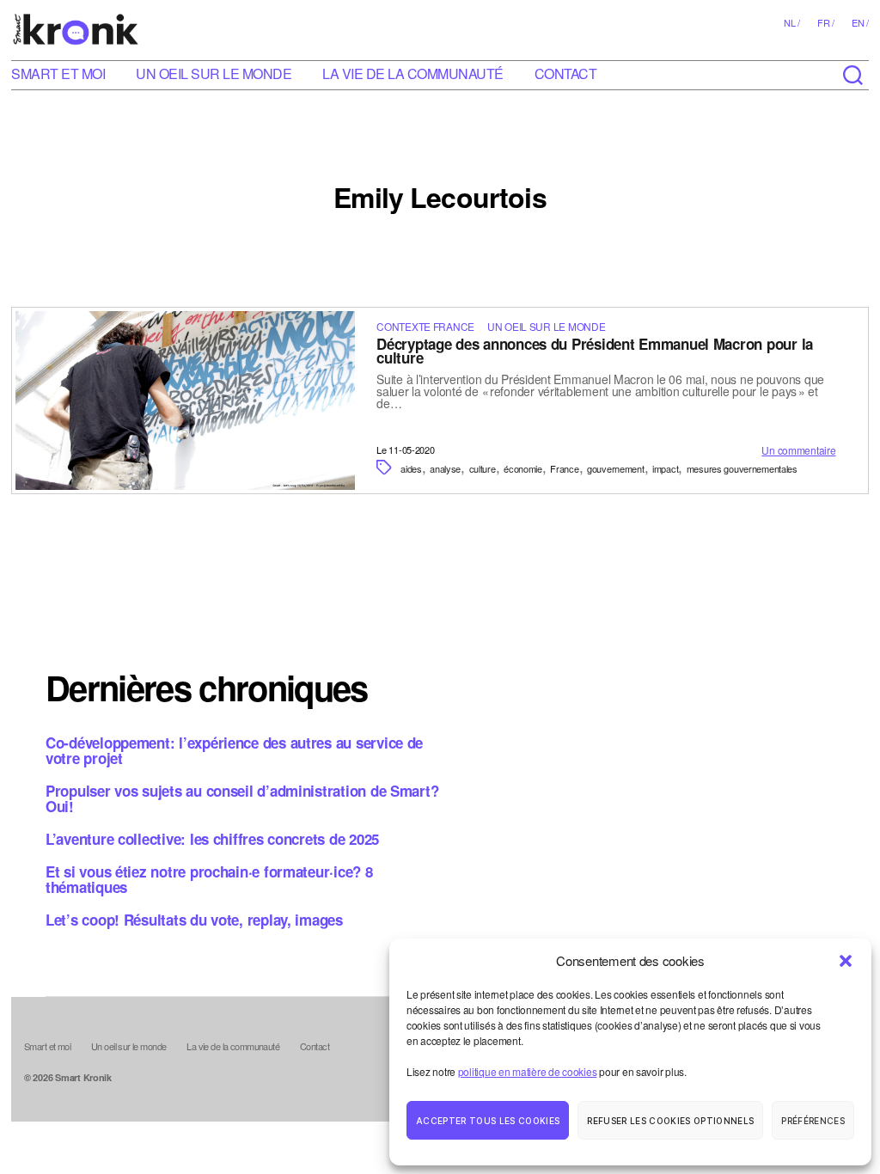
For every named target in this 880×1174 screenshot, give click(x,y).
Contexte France (425, 326)
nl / (792, 22)
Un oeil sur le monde (213, 73)
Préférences (813, 1121)
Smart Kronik (83, 1077)
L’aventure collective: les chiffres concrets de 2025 (212, 839)
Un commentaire (798, 450)
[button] (845, 960)
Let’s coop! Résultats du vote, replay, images (194, 919)
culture (482, 468)
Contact (566, 73)
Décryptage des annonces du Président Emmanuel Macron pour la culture (594, 350)
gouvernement (616, 468)
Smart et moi (58, 73)
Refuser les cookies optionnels (670, 1121)
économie (523, 468)
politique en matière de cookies (527, 1071)
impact (665, 468)
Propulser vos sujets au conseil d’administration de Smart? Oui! (242, 798)
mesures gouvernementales (742, 468)
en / (860, 22)
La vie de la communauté (413, 73)
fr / (825, 22)
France (564, 468)
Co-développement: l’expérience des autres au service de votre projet (234, 750)
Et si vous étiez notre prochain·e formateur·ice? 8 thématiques (209, 879)
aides (411, 468)
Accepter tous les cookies (487, 1121)
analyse (445, 468)
